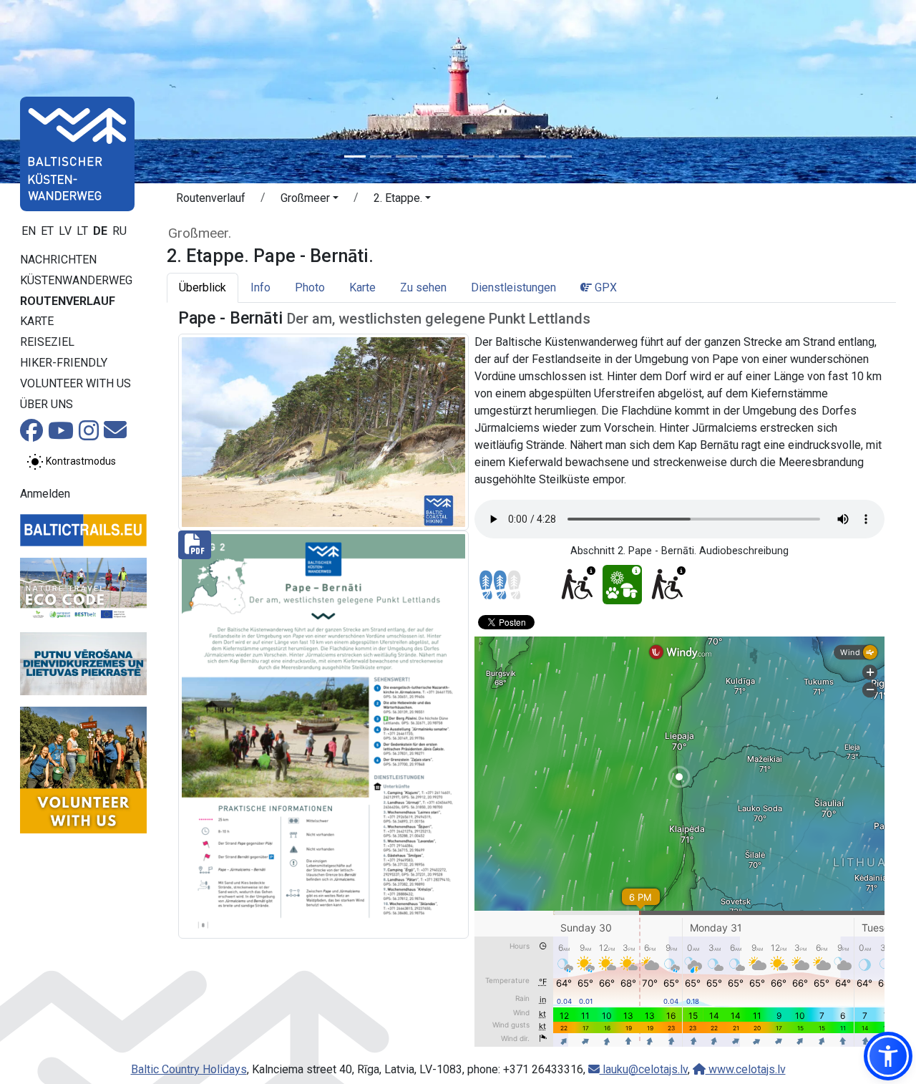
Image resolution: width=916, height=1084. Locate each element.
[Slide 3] (406, 156)
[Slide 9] (561, 156)
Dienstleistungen (513, 287)
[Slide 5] (458, 156)
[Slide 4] (432, 156)
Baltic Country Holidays (189, 1069)
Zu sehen (423, 287)
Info (260, 287)
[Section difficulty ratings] (500, 585)
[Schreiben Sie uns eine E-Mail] (115, 434)
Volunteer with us (75, 383)
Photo (310, 287)
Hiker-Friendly (63, 362)
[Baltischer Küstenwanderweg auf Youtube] (61, 435)
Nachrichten (58, 259)
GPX (604, 287)
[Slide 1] (355, 156)
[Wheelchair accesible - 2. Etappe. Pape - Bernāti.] (577, 584)
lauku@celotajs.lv (644, 1069)
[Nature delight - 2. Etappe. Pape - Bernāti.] (622, 584)
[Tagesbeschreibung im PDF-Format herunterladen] (323, 733)
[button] (309, 200)
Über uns (46, 404)
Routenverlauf (67, 301)
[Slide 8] (535, 156)
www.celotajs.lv (746, 1069)
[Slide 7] (509, 156)
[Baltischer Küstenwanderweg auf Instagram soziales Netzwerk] (89, 435)
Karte (37, 321)
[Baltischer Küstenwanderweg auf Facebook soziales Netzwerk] (31, 435)
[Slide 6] (483, 156)
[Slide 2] (380, 156)
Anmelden (45, 493)
